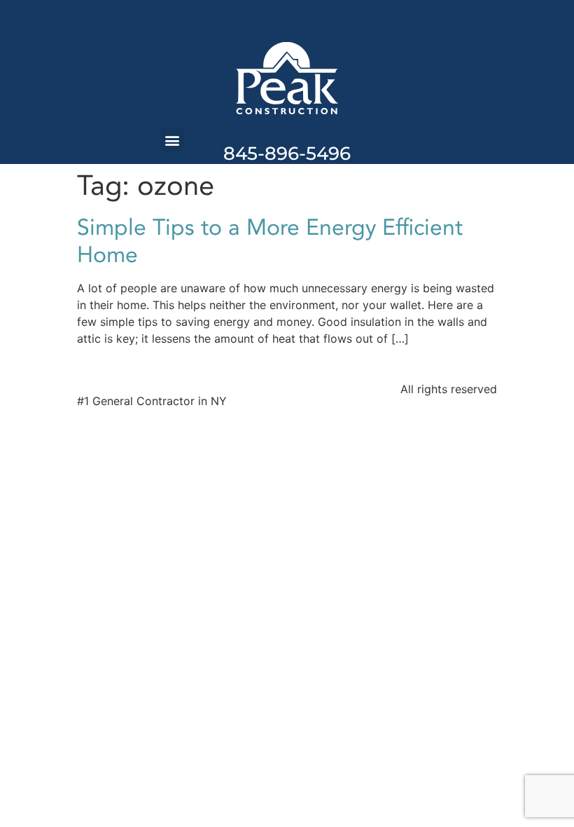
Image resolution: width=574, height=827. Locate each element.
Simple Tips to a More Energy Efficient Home (270, 241)
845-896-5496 (287, 153)
